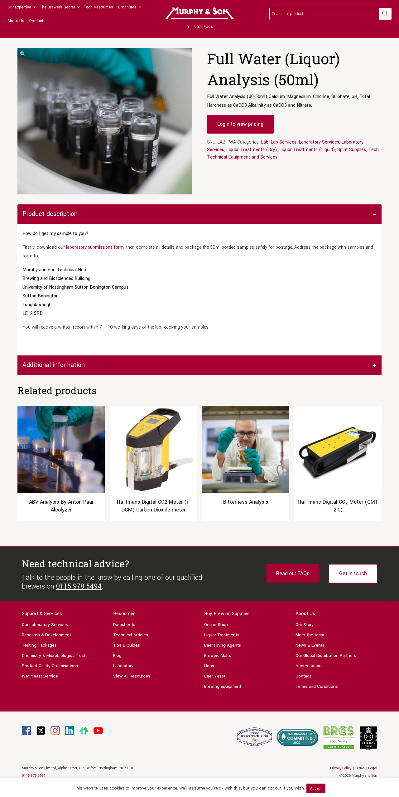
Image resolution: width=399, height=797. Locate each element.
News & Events (310, 645)
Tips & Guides (126, 645)
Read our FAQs (292, 573)
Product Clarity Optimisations (50, 666)
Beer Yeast (214, 676)
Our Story (305, 625)
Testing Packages (39, 645)
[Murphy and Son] (199, 13)
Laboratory (123, 666)
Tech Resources (98, 7)
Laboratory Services (319, 142)
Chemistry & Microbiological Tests (55, 655)
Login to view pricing (240, 124)
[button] (23, 54)
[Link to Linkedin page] (69, 730)
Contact (303, 676)
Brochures (127, 7)
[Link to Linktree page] (84, 730)
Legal (372, 768)
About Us (15, 21)
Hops (209, 666)
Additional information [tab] (53, 364)
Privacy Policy (340, 768)
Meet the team (310, 635)
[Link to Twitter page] (41, 730)
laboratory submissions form (95, 247)
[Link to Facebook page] (26, 730)
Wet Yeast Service (40, 676)
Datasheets (124, 625)
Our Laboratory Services (45, 625)
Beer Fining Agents (222, 645)
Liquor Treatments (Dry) (251, 149)
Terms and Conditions (317, 686)
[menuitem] (21, 7)
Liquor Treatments (221, 635)
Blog (117, 655)
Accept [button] (316, 788)
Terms (360, 768)
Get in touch (353, 573)
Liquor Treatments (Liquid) (307, 149)
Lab (264, 142)
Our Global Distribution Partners (326, 655)
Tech (373, 149)
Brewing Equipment (222, 686)
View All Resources (131, 676)
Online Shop (216, 625)
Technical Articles (130, 635)
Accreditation (309, 666)
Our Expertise (19, 7)
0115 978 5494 (199, 27)
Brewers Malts (217, 655)
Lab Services (283, 142)
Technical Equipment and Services (242, 157)
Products (37, 21)
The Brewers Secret (57, 7)
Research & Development (46, 635)
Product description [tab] (50, 213)
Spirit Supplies (351, 149)
